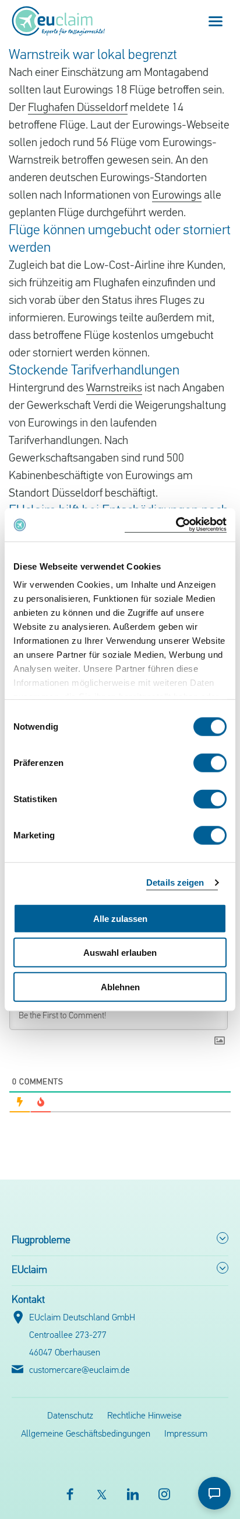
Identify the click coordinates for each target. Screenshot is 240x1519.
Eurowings (177, 196)
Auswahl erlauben (120, 953)
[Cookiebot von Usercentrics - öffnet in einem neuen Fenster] (176, 525)
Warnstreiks (114, 388)
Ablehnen (120, 986)
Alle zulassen (120, 918)
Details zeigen (175, 882)
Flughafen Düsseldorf (78, 108)
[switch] (210, 762)
